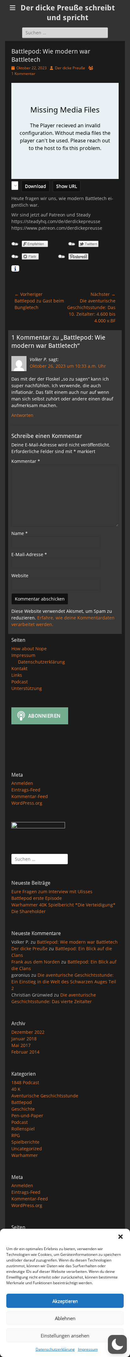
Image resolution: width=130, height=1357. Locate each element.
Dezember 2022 (27, 1032)
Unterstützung (26, 688)
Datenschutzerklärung (55, 1349)
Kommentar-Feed (29, 796)
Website (19, 575)
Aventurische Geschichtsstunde (44, 1096)
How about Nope (29, 649)
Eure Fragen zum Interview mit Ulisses (51, 891)
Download (35, 186)
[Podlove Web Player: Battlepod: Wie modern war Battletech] (65, 131)
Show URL (66, 186)
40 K (16, 1089)
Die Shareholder (28, 911)
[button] (120, 1236)
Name (19, 533)
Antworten (22, 415)
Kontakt (19, 668)
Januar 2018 (24, 1039)
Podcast (19, 682)
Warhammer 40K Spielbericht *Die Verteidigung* (63, 905)
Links (16, 675)
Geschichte (23, 1109)
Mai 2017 (21, 1045)
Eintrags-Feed (25, 790)
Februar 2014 (25, 1052)
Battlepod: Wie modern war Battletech (77, 942)
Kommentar (25, 461)
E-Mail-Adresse (29, 554)
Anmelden (22, 783)
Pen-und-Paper (27, 1115)
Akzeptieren (65, 1301)
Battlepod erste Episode (36, 898)
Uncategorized (26, 1149)
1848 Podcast (25, 1082)
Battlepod (21, 1102)
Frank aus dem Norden (35, 962)
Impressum (88, 1349)
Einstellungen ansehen (65, 1335)
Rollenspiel (23, 1129)
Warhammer (24, 1155)
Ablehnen (65, 1318)
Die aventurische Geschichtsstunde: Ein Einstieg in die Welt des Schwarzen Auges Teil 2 (63, 981)
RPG (15, 1135)
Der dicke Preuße (70, 68)
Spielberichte (25, 1142)
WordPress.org (26, 803)
